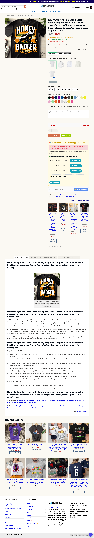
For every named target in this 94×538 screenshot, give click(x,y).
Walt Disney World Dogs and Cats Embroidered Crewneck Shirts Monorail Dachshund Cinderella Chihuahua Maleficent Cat (73, 221)
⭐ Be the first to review (81, 189)
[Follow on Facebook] (70, 517)
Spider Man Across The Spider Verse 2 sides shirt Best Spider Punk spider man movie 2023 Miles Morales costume (57, 482)
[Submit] (25, 6)
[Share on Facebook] (49, 247)
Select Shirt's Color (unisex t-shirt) (58, 94)
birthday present (55, 196)
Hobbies (29, 515)
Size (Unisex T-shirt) (54, 86)
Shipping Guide (42, 11)
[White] (78, 97)
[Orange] (55, 101)
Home (7, 15)
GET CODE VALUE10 (76, 165)
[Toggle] (45, 504)
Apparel (20, 15)
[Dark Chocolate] (65, 97)
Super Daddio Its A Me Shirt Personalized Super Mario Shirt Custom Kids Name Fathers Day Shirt (36, 482)
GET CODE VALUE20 (76, 170)
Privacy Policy (9, 525)
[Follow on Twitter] (72, 517)
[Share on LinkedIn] (60, 247)
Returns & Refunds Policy (13, 528)
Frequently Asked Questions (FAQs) (14, 504)
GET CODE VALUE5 (75, 160)
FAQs (59, 11)
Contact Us (52, 11)
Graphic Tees (28, 15)
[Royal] (62, 97)
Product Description (21, 257)
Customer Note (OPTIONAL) (56, 106)
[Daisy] (84, 97)
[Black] (49, 97)
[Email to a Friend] (55, 247)
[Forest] (72, 97)
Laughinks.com (53, 507)
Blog (28, 526)
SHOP (33, 11)
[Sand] (81, 97)
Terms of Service (10, 523)
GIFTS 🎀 (29, 521)
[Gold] (68, 101)
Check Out (66, 135)
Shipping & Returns (50, 257)
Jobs (28, 512)
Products (13, 15)
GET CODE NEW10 (54, 182)
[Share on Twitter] (52, 247)
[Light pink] (49, 101)
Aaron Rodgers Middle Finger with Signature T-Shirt (63, 217)
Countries (30, 506)
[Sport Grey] (62, 101)
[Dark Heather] (68, 97)
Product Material (36, 257)
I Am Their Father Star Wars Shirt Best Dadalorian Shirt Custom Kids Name (79, 446)
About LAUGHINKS (64, 257)
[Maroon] (52, 97)
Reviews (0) (75, 257)
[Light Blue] (75, 97)
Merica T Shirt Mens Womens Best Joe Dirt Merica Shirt (36, 445)
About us (7, 517)
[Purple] (59, 97)
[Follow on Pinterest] (74, 517)
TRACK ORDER (9, 514)
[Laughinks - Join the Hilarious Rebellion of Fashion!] (47, 6)
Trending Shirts (75, 194)
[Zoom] (7, 56)
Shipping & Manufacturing (13, 508)
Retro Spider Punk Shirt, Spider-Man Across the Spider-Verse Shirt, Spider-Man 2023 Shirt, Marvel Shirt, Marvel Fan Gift (15, 446)
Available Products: (54, 44)
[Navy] (55, 97)
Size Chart (8, 511)
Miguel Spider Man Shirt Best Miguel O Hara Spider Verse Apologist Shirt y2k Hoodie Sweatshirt (15, 482)
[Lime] (52, 101)
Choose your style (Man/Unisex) (57, 58)
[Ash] (65, 101)
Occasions (30, 518)
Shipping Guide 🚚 (32, 523)
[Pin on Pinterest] (57, 247)
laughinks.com (82, 411)
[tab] (21, 257)
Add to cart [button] (63, 229)
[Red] (59, 101)
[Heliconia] (72, 101)
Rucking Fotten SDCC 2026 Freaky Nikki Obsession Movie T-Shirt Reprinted (84, 218)
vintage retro (73, 196)
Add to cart (54, 135)
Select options (52, 240)
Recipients (30, 509)
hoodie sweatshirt (65, 196)
